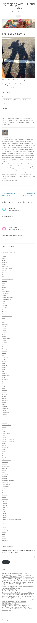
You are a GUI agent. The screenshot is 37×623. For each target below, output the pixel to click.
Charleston (17, 578)
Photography (14, 122)
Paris (32, 586)
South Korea (5, 486)
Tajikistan (4, 501)
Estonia (4, 328)
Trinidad (4, 513)
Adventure (6, 573)
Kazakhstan (5, 379)
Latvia (3, 388)
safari (3, 596)
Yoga (10, 610)
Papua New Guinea (7, 433)
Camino (17, 118)
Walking (26, 607)
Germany (4, 342)
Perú (3, 435)
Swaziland (4, 495)
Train (22, 600)
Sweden (4, 497)
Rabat (3, 449)
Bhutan (4, 275)
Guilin (20, 582)
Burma (4, 289)
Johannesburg (5, 375)
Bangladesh (5, 272)
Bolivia (4, 277)
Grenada (4, 351)
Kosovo (4, 384)
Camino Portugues (7, 299)
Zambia (4, 538)
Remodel (22, 594)
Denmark (4, 314)
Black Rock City (9, 575)
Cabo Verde (5, 293)
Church (32, 578)
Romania (4, 454)
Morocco (4, 410)
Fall (24, 580)
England (4, 326)
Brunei (4, 285)
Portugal (4, 445)
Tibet (3, 509)
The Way (16, 600)
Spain (21, 120)
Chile (3, 301)
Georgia (4, 340)
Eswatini (4, 330)
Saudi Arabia (5, 466)
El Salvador (5, 324)
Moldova (4, 406)
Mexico (4, 404)
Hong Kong (5, 357)
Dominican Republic (7, 316)
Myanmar (4, 414)
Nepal (3, 419)
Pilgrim (24, 593)
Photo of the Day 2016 (13, 120)
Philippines (5, 437)
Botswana (4, 281)
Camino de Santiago (25, 118)
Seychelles (5, 474)
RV (31, 594)
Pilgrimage (30, 593)
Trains (25, 600)
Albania (4, 256)
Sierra (13, 596)
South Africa (5, 482)
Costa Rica (4, 307)
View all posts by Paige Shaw (10, 180)
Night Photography (17, 586)
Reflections (17, 594)
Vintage (20, 607)
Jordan (4, 377)
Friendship (6, 582)
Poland (4, 443)
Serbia (4, 472)
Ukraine (4, 523)
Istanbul (31, 582)
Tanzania (4, 503)
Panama (4, 431)
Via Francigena (6, 530)
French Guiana (6, 338)
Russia (4, 456)
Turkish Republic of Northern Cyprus (11, 519)
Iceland (4, 361)
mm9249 (12, 208)
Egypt (3, 322)
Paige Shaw (7, 124)
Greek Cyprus (5, 349)
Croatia (4, 310)
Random (4, 451)
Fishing (28, 580)
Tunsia (4, 515)
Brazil (3, 283)
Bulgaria (4, 287)
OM (25, 586)
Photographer (16, 588)
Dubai (3, 318)
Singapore (4, 476)
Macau (4, 398)
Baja (26, 573)
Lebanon (4, 390)
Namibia (4, 416)
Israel (3, 369)
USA (3, 525)
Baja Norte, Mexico (7, 268)
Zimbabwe (5, 540)
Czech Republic (6, 312)
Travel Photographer (10, 603)
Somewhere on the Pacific (9, 480)
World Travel (5, 610)
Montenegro (5, 408)
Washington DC (22, 608)
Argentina (4, 258)
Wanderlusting (15, 608)
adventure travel (16, 573)
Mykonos (32, 585)
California (29, 575)
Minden (23, 585)
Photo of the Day (6, 122)
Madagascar (5, 402)
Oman (3, 429)
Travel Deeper (20, 601)
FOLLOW (6, 562)
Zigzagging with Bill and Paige (18, 6)
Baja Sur (30, 573)
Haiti (3, 355)
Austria (4, 264)
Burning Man (5, 291)
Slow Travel (19, 596)
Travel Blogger (8, 601)
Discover (4, 580)
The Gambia (5, 507)
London (4, 396)
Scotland (4, 468)
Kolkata (11, 584)
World (3, 536)
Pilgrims (5, 594)
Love (9, 585)
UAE (3, 521)
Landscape (17, 584)
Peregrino (8, 588)
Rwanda (4, 458)
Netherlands (5, 421)
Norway (4, 427)
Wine (27, 608)
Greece (4, 347)
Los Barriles (5, 585)
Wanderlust (6, 608)
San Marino (5, 462)
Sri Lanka (4, 491)
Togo (3, 511)
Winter (30, 608)
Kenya (3, 382)
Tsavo (20, 605)
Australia (4, 262)
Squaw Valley (18, 597)
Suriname (4, 493)
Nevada (8, 586)
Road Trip (27, 594)
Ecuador (4, 320)
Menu (18, 16)
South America (6, 484)
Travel (23, 122)
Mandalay (14, 585)
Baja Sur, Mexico (6, 270)
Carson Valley (7, 578)
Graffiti (17, 582)
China (3, 303)
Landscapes (24, 583)
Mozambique (5, 412)
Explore (20, 580)
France (4, 336)
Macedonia (5, 400)
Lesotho (4, 392)
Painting (28, 586)
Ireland (4, 367)
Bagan (23, 573)
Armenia (4, 260)
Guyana (4, 353)
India (3, 363)
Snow (26, 596)
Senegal (4, 470)
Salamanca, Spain (6, 460)
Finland (4, 334)
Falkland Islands (6, 332)
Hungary (4, 359)
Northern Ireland (6, 425)
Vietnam (4, 532)
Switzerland (5, 499)
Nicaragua (4, 423)
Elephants (9, 580)
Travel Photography (10, 605)
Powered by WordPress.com (9, 620)
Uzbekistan (5, 528)
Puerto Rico (5, 447)
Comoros (4, 305)
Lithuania (4, 394)
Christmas (27, 578)
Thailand (4, 505)
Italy (3, 371)
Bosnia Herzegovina (7, 279)
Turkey (4, 517)
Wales (3, 534)
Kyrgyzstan (5, 386)
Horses (24, 582)
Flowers (32, 580)
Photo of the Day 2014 (8, 439)
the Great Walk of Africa (7, 600)
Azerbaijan (5, 266)
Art (21, 573)
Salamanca (9, 596)
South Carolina (6, 598)
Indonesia (4, 365)
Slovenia (4, 478)
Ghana (4, 344)
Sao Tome (4, 464)
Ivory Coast (5, 373)
